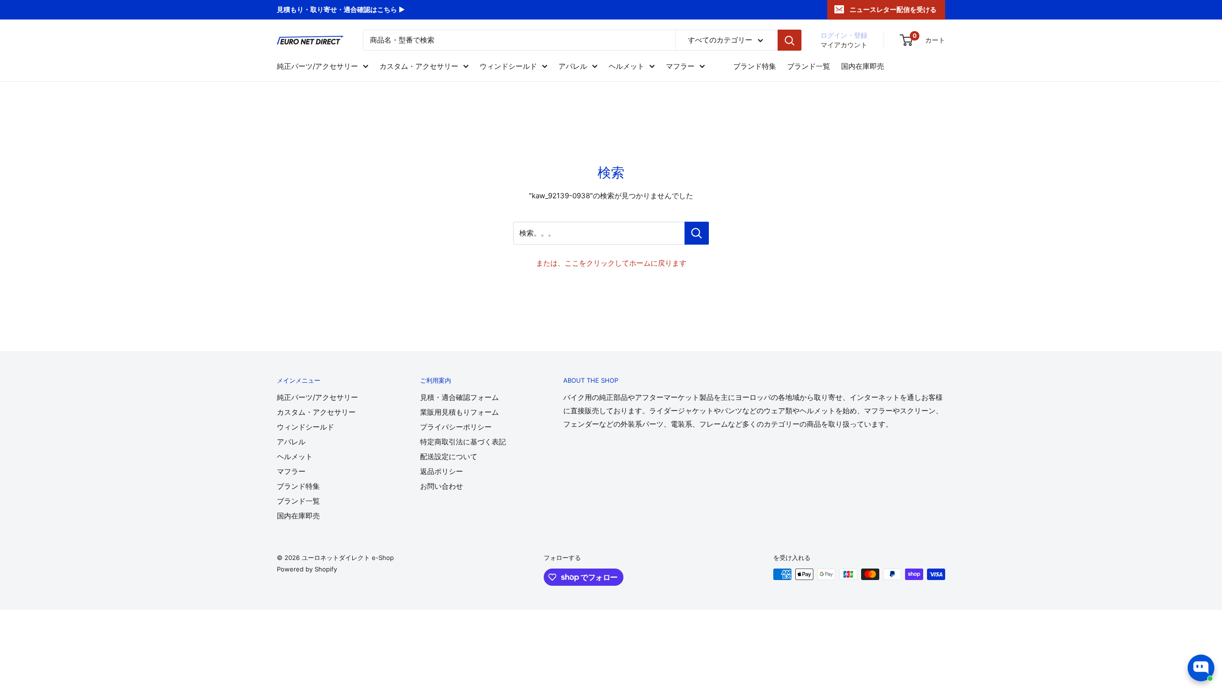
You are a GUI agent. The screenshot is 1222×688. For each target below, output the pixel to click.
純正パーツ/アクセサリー (317, 66)
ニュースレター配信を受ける (893, 9)
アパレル (572, 66)
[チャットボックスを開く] (1201, 668)
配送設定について (448, 456)
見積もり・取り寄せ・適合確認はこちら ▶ (341, 9)
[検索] (789, 40)
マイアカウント (844, 45)
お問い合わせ (441, 486)
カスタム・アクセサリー (418, 66)
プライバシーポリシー (456, 426)
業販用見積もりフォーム (459, 412)
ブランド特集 (754, 66)
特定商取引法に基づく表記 (463, 441)
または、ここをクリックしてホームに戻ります (611, 263)
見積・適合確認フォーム (459, 397)
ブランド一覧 (808, 66)
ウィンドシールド (508, 66)
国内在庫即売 (862, 66)
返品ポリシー (441, 471)
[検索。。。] (697, 233)
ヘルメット (626, 66)
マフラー (680, 66)
